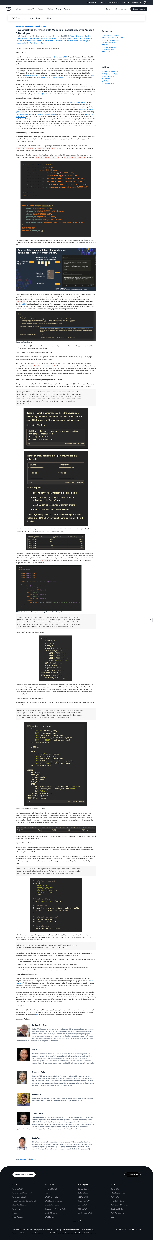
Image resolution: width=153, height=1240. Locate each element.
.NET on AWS (83, 1197)
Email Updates (109, 83)
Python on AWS (84, 1201)
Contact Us (115, 1189)
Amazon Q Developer (43, 94)
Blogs (14, 1213)
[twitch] (130, 1230)
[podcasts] (136, 1230)
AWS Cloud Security (19, 1205)
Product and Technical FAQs (55, 1209)
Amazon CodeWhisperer (78, 102)
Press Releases (17, 1217)
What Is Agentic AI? (19, 1197)
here (36, 1014)
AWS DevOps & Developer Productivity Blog (31, 26)
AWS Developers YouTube (110, 40)
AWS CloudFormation (109, 47)
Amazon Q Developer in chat (45, 114)
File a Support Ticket (118, 1193)
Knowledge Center (118, 1201)
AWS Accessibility (117, 1213)
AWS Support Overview (119, 1205)
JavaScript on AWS (85, 1213)
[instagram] (126, 1230)
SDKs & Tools (83, 1193)
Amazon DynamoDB (58, 78)
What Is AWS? (17, 1189)
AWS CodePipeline (108, 49)
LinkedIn (107, 78)
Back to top (75, 1221)
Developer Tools (25, 1159)
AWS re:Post (115, 1197)
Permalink (33, 43)
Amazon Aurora (43, 78)
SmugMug (57, 57)
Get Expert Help (117, 1209)
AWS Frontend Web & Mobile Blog (113, 38)
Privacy (14, 1233)
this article (22, 304)
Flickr (66, 57)
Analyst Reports (51, 1213)
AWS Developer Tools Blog (110, 35)
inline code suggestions (23, 114)
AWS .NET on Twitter (111, 71)
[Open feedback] (151, 620)
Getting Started (51, 1189)
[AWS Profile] (145, 2)
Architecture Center (52, 1205)
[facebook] (120, 1230)
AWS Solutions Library (53, 1201)
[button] (30, 9)
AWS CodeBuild (107, 52)
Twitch (106, 81)
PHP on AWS (83, 1209)
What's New (16, 1209)
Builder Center (83, 1189)
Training (48, 1193)
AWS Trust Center (51, 1197)
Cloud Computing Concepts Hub (24, 1201)
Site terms (23, 1233)
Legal (113, 1217)
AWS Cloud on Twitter (111, 74)
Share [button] (42, 43)
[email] (140, 1230)
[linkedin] (123, 1230)
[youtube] (133, 1230)
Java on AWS (83, 1205)
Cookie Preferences (36, 1233)
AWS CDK (105, 45)
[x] (116, 1230)
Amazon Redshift (31, 75)
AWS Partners (50, 1217)
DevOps (33, 1159)
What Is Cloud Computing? (22, 1193)
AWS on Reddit (109, 76)
